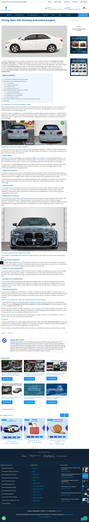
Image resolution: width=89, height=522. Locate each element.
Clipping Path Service (8, 468)
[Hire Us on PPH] (1, 262)
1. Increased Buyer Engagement (13, 91)
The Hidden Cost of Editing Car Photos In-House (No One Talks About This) (34, 374)
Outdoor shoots (41, 160)
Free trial (36, 350)
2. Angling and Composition (12, 84)
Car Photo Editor (11, 441)
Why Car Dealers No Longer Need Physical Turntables (33, 398)
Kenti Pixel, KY (37, 495)
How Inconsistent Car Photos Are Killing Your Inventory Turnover (55, 374)
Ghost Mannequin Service (9, 490)
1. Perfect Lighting (10, 83)
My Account (36, 477)
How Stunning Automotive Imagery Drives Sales (15, 90)
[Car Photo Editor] (11, 429)
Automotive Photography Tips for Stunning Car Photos (55, 398)
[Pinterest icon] (44, 517)
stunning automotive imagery (38, 302)
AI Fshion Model (6, 503)
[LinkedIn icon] (43, 517)
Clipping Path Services (34, 440)
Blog (34, 471)
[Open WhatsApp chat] (4, 518)
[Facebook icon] (38, 517)
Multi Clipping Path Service (9, 474)
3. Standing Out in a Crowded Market (14, 95)
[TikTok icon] (50, 517)
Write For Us (36, 492)
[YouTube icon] (41, 517)
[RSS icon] (48, 517)
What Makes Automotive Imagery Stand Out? (15, 81)
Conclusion (6, 100)
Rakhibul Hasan (68, 514)
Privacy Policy (37, 483)
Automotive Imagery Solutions (10, 471)
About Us (35, 468)
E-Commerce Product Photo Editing (57, 441)
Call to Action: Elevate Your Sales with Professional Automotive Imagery (21, 98)
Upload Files (36, 500)
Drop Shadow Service (8, 494)
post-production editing (26, 198)
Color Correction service (8, 481)
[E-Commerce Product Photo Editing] (57, 428)
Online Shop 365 (37, 498)
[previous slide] (62, 415)
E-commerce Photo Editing (9, 497)
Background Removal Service (10, 478)
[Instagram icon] (46, 517)
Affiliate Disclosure (38, 489)
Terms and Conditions (39, 486)
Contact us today (41, 315)
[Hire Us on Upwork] (1, 259)
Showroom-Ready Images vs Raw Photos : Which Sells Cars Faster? (11, 374)
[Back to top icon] (82, 519)
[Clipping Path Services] (34, 428)
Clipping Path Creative (17, 340)
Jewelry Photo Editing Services (10, 500)
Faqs (34, 480)
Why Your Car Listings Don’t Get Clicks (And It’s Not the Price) (12, 398)
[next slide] (67, 415)
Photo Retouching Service (9, 487)
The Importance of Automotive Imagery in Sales (15, 79)
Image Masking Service (8, 484)
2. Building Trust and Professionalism (14, 93)
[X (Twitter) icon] (40, 517)
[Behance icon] (47, 517)
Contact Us (36, 474)
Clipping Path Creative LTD (18, 342)
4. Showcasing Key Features (12, 97)
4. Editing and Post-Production (12, 88)
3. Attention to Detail (10, 86)
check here (59, 511)
